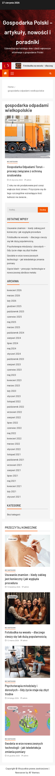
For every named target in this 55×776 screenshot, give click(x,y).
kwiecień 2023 (14, 380)
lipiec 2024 (12, 343)
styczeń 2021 (14, 496)
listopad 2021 (14, 454)
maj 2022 (11, 433)
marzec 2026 (13, 295)
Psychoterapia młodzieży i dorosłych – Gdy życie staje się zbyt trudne (27, 690)
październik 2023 (15, 359)
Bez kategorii (12, 161)
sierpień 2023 (14, 364)
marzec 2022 (13, 443)
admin (28, 180)
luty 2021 (11, 491)
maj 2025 (11, 322)
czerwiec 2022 (14, 428)
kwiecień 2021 (14, 486)
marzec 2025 (13, 327)
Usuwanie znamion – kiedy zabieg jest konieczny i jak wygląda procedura (25, 579)
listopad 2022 (14, 401)
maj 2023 (11, 375)
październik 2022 (15, 406)
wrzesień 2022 (14, 412)
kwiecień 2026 (14, 290)
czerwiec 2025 (14, 316)
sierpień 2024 (14, 338)
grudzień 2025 (14, 306)
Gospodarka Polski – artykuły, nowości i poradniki (27, 32)
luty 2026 (11, 300)
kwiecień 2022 (14, 438)
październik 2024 (15, 332)
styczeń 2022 (14, 449)
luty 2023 (11, 391)
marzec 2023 (13, 385)
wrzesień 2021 (14, 465)
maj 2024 (11, 348)
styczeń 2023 (14, 396)
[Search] (50, 73)
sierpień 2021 (14, 470)
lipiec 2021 (12, 475)
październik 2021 (15, 459)
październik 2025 (15, 311)
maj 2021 (11, 481)
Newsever (20, 772)
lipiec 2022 (12, 422)
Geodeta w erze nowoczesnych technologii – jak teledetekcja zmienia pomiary (25, 259)
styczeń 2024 (14, 353)
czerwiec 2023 (14, 369)
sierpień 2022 (14, 417)
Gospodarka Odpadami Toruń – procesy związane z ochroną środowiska (26, 171)
